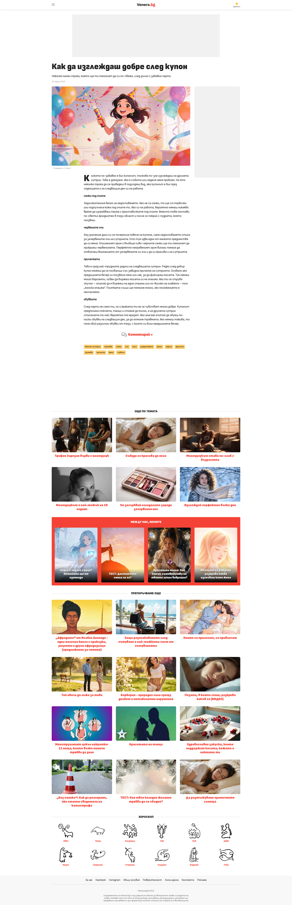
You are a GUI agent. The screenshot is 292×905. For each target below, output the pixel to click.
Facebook (101, 880)
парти (169, 347)
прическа (101, 353)
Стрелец (130, 865)
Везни (66, 865)
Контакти (188, 880)
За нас (88, 880)
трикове (108, 347)
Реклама (202, 880)
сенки (118, 347)
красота (180, 347)
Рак (162, 841)
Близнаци (130, 841)
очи (127, 347)
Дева (226, 841)
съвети (121, 353)
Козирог (162, 865)
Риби (226, 865)
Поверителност (152, 880)
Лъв (194, 841)
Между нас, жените (146, 521)
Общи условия (131, 880)
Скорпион (98, 865)
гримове (89, 353)
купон (159, 347)
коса (134, 347)
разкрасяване (147, 347)
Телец (98, 841)
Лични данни (172, 880)
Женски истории (92, 347)
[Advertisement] (146, 33)
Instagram (114, 880)
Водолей (194, 865)
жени (111, 353)
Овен (65, 841)
